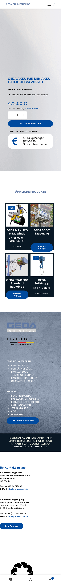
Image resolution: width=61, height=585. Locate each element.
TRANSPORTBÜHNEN (22, 375)
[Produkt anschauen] (25, 207)
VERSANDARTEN (20, 408)
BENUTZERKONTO (21, 396)
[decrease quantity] (11, 115)
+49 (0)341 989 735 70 (15, 513)
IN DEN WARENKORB (30, 123)
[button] (30, 573)
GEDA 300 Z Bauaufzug (41, 232)
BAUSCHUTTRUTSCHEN (24, 378)
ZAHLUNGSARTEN (21, 405)
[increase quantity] (23, 115)
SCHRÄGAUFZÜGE (21, 368)
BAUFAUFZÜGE (19, 371)
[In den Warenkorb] (50, 257)
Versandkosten (31, 108)
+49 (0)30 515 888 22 (15, 486)
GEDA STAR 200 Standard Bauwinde (17, 283)
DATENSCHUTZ (38, 446)
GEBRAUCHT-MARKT (23, 381)
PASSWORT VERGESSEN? (25, 399)
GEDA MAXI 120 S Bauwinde (17, 232)
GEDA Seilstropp (41, 282)
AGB (13, 411)
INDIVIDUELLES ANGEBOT (25, 402)
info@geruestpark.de (18, 489)
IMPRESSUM (20, 446)
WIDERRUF (17, 414)
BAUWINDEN (18, 365)
